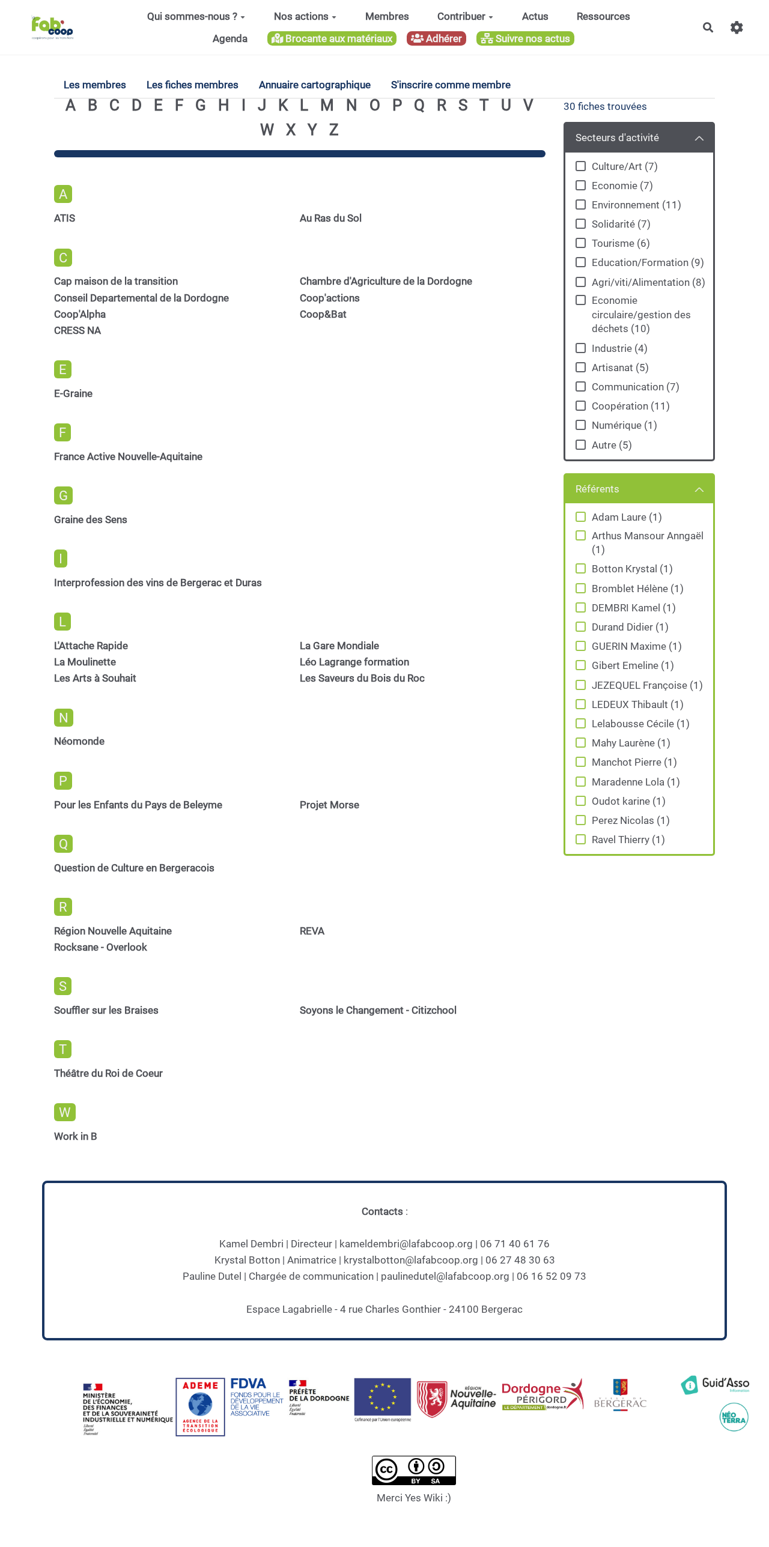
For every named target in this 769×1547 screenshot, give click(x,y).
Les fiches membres (193, 85)
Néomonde (79, 741)
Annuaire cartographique (315, 85)
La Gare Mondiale (339, 646)
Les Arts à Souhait (95, 678)
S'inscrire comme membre (451, 85)
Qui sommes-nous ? (192, 16)
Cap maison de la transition (116, 281)
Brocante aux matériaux (337, 38)
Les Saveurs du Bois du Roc (362, 678)
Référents (597, 489)
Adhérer (443, 38)
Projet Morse (329, 805)
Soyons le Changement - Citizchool (378, 1010)
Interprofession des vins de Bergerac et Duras (158, 583)
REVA (312, 931)
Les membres (95, 85)
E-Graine (73, 393)
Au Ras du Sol (331, 218)
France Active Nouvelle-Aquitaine (128, 456)
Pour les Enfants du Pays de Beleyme (138, 805)
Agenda (230, 38)
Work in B (75, 1136)
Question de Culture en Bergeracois (134, 868)
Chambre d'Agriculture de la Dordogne (386, 281)
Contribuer (461, 16)
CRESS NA (77, 330)
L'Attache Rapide (91, 646)
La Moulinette (85, 662)
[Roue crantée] (737, 27)
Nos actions (301, 16)
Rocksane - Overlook (100, 947)
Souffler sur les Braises (106, 1010)
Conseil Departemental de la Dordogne (141, 298)
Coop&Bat (323, 314)
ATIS (64, 218)
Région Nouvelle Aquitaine (113, 931)
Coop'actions (330, 298)
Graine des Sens (90, 519)
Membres (387, 16)
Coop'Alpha (80, 314)
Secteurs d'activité (617, 138)
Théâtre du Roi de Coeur (108, 1073)
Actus (535, 16)
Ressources (603, 16)
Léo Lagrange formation (354, 662)
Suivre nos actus (531, 38)
